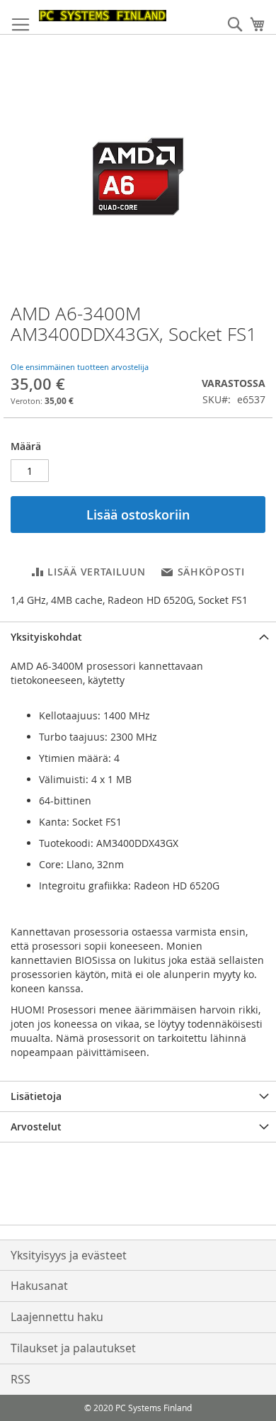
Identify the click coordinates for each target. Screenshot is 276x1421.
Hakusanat (39, 1285)
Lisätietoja (36, 1096)
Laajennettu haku (57, 1317)
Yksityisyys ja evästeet (69, 1255)
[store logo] (102, 15)
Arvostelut (36, 1126)
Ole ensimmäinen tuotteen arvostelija (80, 366)
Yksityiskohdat (46, 637)
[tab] (138, 637)
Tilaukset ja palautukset (73, 1348)
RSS (20, 1379)
